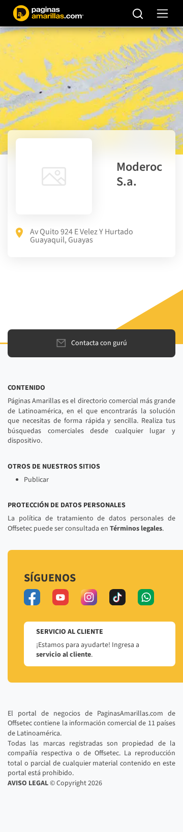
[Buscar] (138, 13)
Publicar (36, 480)
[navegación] (162, 13)
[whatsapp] (146, 597)
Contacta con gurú (99, 343)
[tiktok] (117, 597)
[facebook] (32, 597)
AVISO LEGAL (28, 783)
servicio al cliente (63, 655)
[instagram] (89, 597)
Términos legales (136, 528)
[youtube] (60, 597)
